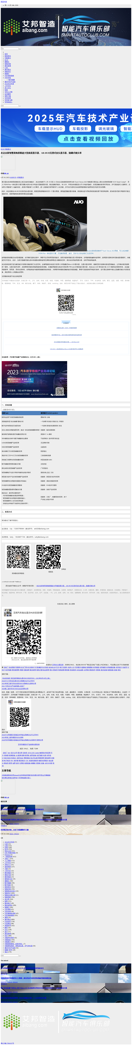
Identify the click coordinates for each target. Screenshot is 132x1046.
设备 (115, 670)
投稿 (6, 90)
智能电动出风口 (10, 891)
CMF (6, 844)
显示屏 (19, 753)
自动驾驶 (12, 667)
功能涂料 (26, 670)
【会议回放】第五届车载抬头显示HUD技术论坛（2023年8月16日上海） (26, 678)
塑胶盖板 (27, 758)
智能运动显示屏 (10, 895)
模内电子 (8, 903)
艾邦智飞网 (8, 100)
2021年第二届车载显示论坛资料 (12, 737)
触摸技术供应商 (45, 753)
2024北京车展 (9, 84)
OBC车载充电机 (10, 853)
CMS (6, 68)
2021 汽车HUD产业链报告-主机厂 (13, 686)
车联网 (17, 667)
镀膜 (40, 760)
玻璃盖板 (12, 755)
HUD (6, 60)
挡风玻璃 (61, 670)
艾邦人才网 (8, 92)
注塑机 (21, 763)
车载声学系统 (9, 938)
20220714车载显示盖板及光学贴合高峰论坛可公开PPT (20, 735)
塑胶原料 (41, 758)
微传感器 (8, 873)
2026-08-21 (4, 972)
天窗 (6, 869)
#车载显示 (20, 177)
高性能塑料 (16, 670)
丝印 (17, 763)
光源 (69, 667)
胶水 (51, 670)
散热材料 (48, 758)
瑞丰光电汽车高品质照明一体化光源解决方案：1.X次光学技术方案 (23, 998)
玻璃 (22, 755)
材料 (6, 901)
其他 (119, 670)
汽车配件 (78, 667)
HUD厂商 (23, 667)
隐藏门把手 (8, 950)
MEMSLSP (52, 667)
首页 (6, 54)
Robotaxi (7, 855)
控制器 (6, 755)
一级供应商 (8, 856)
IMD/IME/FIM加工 (10, 758)
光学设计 (119, 667)
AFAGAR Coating (33, 753)
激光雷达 (8, 69)
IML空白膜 (34, 758)
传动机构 (73, 670)
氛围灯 (7, 74)
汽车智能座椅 (9, 76)
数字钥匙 (8, 885)
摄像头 (7, 62)
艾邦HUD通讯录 (57, 665)
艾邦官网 (8, 98)
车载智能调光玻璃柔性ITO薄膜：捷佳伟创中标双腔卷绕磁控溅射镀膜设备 (26, 978)
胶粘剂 (55, 670)
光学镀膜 (103, 667)
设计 (6, 931)
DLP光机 (45, 667)
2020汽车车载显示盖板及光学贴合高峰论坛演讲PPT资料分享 (22, 740)
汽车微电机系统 (10, 913)
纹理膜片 (45, 760)
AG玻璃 (18, 755)
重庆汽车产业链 (10, 82)
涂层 (18, 758)
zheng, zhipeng (14, 813)
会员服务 (8, 94)
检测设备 (110, 670)
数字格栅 (12, 80)
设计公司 (14, 753)
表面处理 (8, 925)
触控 (6, 927)
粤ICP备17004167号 (7, 1043)
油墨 (14, 763)
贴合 (21, 758)
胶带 (10, 763)
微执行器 (8, 875)
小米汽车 (8, 871)
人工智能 (8, 860)
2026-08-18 (4, 1002)
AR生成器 (79, 670)
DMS (6, 847)
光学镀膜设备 (110, 667)
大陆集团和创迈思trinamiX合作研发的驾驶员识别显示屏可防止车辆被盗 (26, 775)
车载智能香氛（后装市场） (14, 944)
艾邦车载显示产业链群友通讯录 (29, 744)
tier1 (9, 753)
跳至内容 (4, 2)
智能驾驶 (8, 897)
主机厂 (6, 667)
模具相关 (22, 760)
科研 (50, 763)
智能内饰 (8, 64)
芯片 (57, 667)
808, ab (6, 173)
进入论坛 (8, 88)
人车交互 (8, 86)
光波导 (124, 667)
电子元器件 (63, 667)
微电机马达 (8, 879)
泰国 (6, 917)
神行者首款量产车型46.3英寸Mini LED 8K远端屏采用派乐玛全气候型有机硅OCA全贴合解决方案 (34, 819)
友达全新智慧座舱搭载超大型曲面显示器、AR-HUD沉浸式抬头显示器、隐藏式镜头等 (66, 586)
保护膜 (16, 760)
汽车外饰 (8, 78)
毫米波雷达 (8, 905)
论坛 (6, 929)
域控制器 (8, 867)
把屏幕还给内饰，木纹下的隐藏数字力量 (15, 830)
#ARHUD (13, 177)
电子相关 (7, 760)
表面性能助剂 (33, 760)
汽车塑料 (8, 909)
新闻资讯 (8, 56)
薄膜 (21, 670)
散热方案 (40, 670)
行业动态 (8, 921)
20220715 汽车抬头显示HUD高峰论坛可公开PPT (18, 681)
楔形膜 (67, 670)
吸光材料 (33, 670)
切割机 (98, 670)
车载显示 (8, 58)
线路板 (83, 667)
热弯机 (27, 755)
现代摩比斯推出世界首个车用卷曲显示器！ (16, 778)
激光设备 (104, 670)
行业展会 (8, 923)
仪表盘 (25, 753)
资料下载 (8, 96)
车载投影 (8, 940)
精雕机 (33, 763)
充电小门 (8, 864)
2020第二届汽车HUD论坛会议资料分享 (15, 689)
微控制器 (8, 877)
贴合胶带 (46, 670)
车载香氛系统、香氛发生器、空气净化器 (18, 946)
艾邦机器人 (8, 102)
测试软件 (92, 670)
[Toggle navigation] (1, 47)
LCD (72, 667)
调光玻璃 (8, 66)
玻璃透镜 (89, 667)
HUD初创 (30, 667)
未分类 (7, 899)
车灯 (6, 936)
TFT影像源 (38, 667)
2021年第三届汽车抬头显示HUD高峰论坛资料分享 (19, 683)
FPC (12, 760)
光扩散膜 (8, 670)
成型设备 (33, 755)
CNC (27, 760)
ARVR (47, 763)
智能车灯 (8, 71)
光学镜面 (96, 667)
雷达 (6, 952)
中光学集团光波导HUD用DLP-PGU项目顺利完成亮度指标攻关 (22, 809)
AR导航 (86, 670)
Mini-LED (8, 851)
